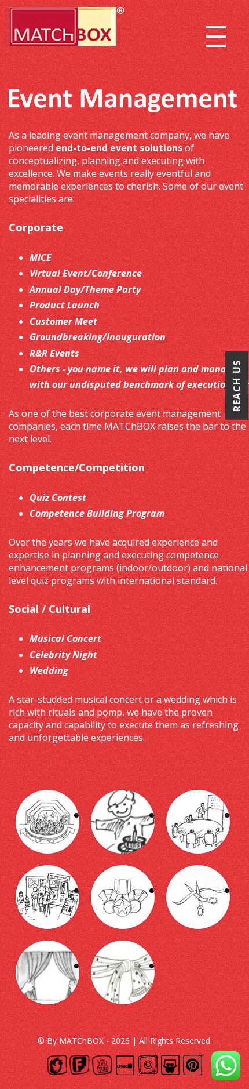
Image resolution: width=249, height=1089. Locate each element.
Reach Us (236, 386)
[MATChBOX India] (66, 28)
